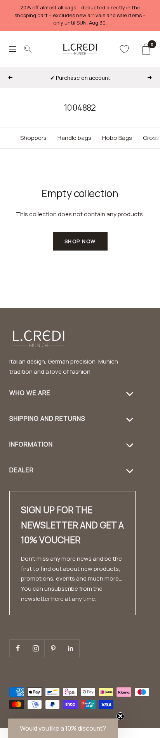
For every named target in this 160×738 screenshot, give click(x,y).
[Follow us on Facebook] (18, 648)
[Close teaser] (120, 716)
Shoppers (33, 138)
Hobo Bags (117, 138)
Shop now (80, 241)
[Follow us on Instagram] (35, 648)
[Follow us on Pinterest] (53, 648)
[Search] (28, 49)
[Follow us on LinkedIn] (70, 648)
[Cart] (146, 49)
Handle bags (74, 138)
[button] (141, 733)
